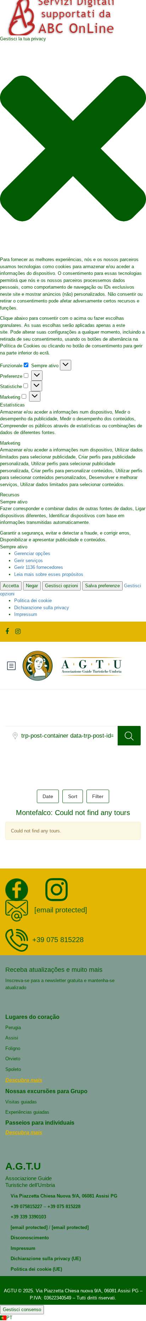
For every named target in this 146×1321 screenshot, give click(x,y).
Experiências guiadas (27, 1112)
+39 (14, 1206)
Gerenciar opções (32, 553)
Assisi (11, 1037)
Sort (72, 796)
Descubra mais (23, 1080)
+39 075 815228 (58, 940)
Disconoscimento (30, 1237)
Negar (32, 585)
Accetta (11, 585)
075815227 (30, 1206)
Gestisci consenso (22, 1309)
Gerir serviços (28, 560)
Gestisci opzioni (61, 585)
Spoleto (13, 1069)
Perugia (13, 1027)
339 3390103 (32, 1216)
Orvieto (12, 1058)
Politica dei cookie (33, 600)
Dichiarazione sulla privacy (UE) (46, 1258)
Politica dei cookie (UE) (36, 1269)
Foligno (12, 1048)
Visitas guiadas (21, 1101)
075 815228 (68, 1206)
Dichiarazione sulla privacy (41, 607)
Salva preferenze (102, 585)
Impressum (25, 614)
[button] (73, 149)
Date (48, 796)
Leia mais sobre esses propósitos (48, 574)
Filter (97, 796)
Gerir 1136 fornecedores (38, 567)
